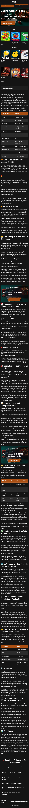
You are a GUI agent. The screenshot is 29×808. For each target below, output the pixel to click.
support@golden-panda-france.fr (19, 801)
